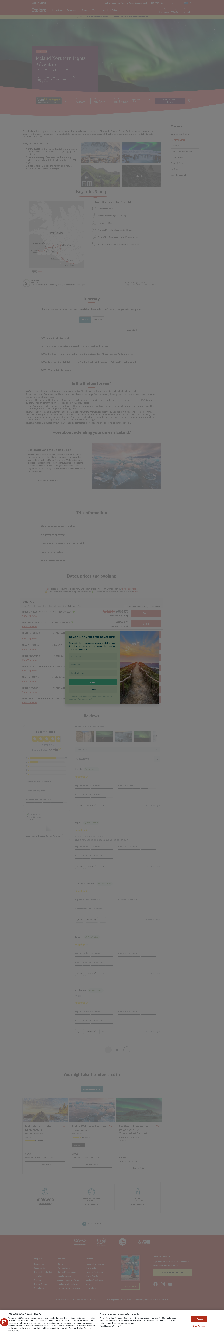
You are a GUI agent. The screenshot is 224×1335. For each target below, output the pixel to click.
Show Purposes (199, 1326)
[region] (112, 1322)
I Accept (199, 1319)
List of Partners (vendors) (110, 1326)
